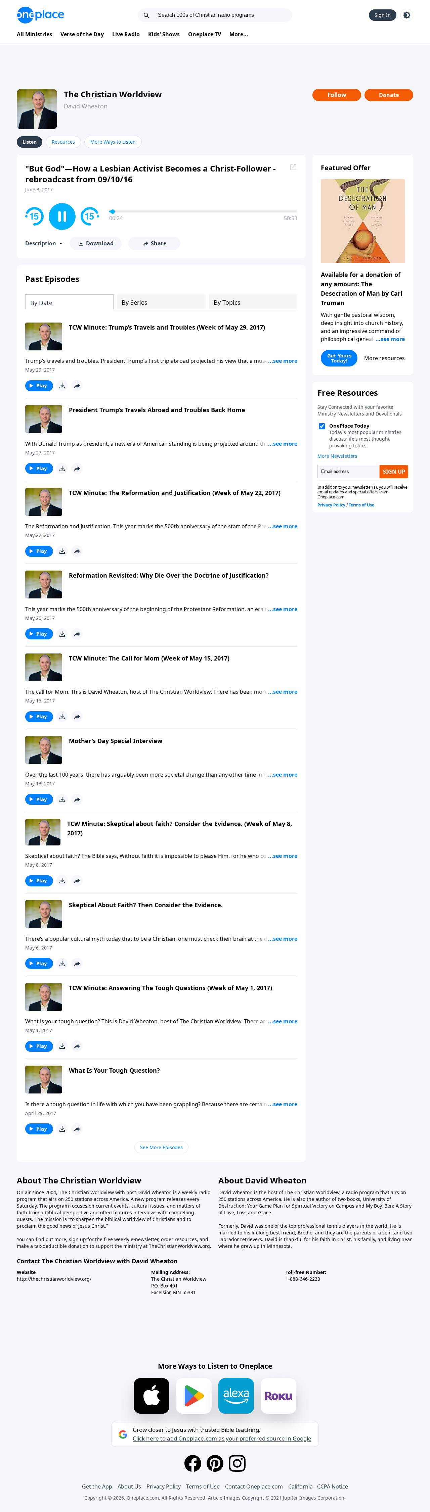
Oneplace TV (204, 34)
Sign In (383, 15)
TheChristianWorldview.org (179, 1246)
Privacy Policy (163, 1486)
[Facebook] (192, 1463)
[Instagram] (237, 1463)
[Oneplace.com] (40, 15)
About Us (129, 1486)
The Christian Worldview (113, 94)
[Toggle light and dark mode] (406, 15)
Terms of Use (203, 1486)
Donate (389, 95)
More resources (384, 358)
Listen (30, 142)
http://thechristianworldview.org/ (54, 1279)
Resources (63, 142)
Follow (337, 95)
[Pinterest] (215, 1463)
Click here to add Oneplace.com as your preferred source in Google (222, 1438)
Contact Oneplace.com (254, 1486)
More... (238, 34)
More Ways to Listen (113, 142)
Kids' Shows (164, 34)
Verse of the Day (82, 34)
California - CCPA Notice (318, 1486)
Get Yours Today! (339, 358)
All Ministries (34, 34)
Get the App (97, 1486)
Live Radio (126, 34)
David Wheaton (86, 106)
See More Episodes (161, 1147)
